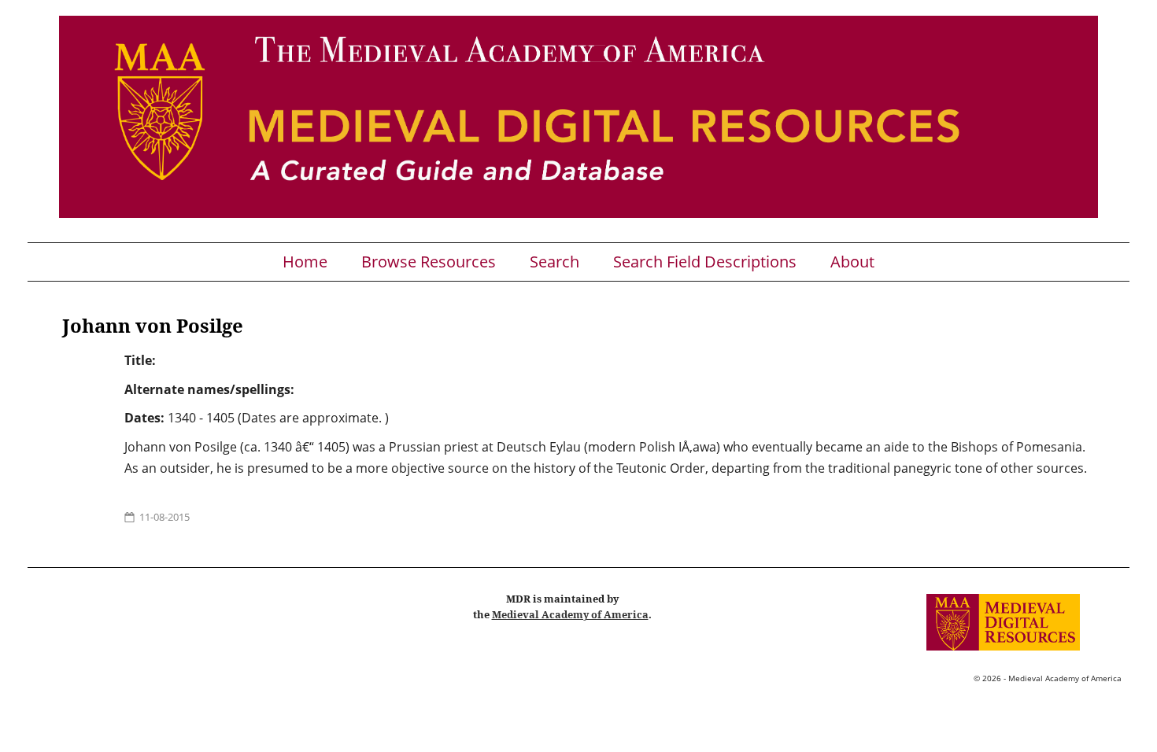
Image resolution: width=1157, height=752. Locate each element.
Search (554, 262)
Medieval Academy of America (570, 614)
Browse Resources (428, 262)
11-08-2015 (164, 517)
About (852, 262)
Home (305, 262)
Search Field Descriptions (705, 262)
